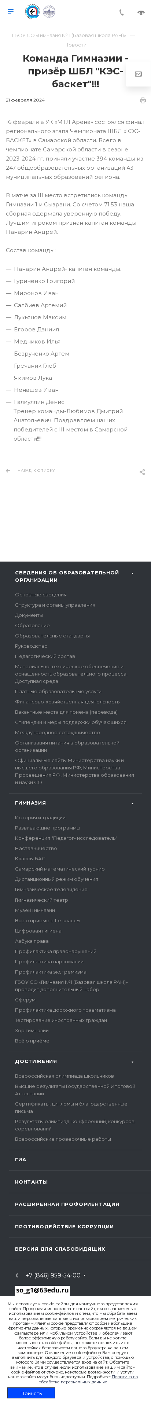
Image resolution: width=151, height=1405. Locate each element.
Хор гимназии (32, 1030)
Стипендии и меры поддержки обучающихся (70, 722)
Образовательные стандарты (52, 636)
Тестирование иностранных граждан (61, 1020)
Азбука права (32, 941)
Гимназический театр (41, 900)
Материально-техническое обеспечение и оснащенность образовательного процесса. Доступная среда (71, 673)
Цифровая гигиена (38, 931)
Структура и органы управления (55, 605)
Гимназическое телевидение (51, 889)
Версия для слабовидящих (60, 1249)
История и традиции (40, 817)
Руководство (31, 646)
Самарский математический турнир (60, 869)
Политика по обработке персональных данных (88, 1379)
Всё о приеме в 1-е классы (47, 920)
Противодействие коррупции (64, 1226)
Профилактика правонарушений (55, 951)
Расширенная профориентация (67, 1204)
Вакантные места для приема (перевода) (66, 712)
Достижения (36, 1061)
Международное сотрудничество (57, 732)
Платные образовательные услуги (58, 691)
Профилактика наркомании (49, 961)
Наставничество (36, 848)
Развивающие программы (47, 828)
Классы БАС (30, 858)
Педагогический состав (45, 656)
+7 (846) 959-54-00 (53, 1276)
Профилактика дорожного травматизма (65, 1010)
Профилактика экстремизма (50, 972)
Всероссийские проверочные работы (63, 1139)
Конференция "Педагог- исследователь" (66, 838)
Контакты (31, 1182)
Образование (32, 625)
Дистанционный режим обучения (56, 879)
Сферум (25, 1000)
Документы (29, 615)
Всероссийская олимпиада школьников (64, 1076)
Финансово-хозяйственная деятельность (67, 702)
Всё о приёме (32, 1041)
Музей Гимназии (35, 910)
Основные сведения (41, 594)
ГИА (20, 1159)
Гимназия (30, 803)
